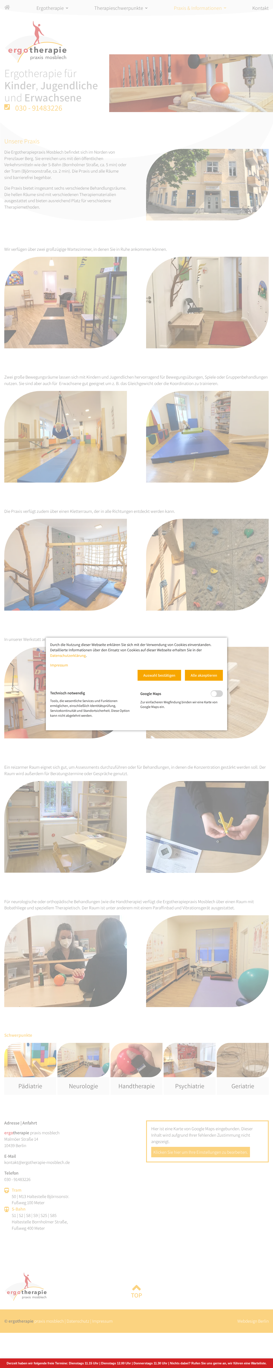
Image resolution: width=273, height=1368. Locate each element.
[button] (159, 675)
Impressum (59, 665)
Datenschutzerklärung (68, 655)
